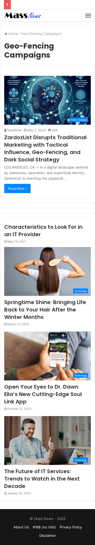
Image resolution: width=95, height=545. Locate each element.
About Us (21, 527)
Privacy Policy (71, 527)
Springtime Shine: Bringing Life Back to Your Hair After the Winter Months (45, 310)
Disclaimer (47, 535)
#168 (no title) (44, 527)
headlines (14, 130)
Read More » (17, 188)
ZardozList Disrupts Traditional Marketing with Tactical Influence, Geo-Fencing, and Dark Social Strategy (45, 148)
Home (12, 33)
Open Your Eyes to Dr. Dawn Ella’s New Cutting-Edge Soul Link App (43, 394)
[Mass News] (22, 15)
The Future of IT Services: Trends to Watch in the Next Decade (42, 479)
